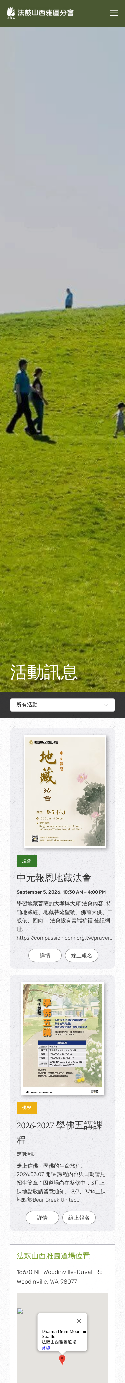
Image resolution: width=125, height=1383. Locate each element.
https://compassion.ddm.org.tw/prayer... (65, 938)
